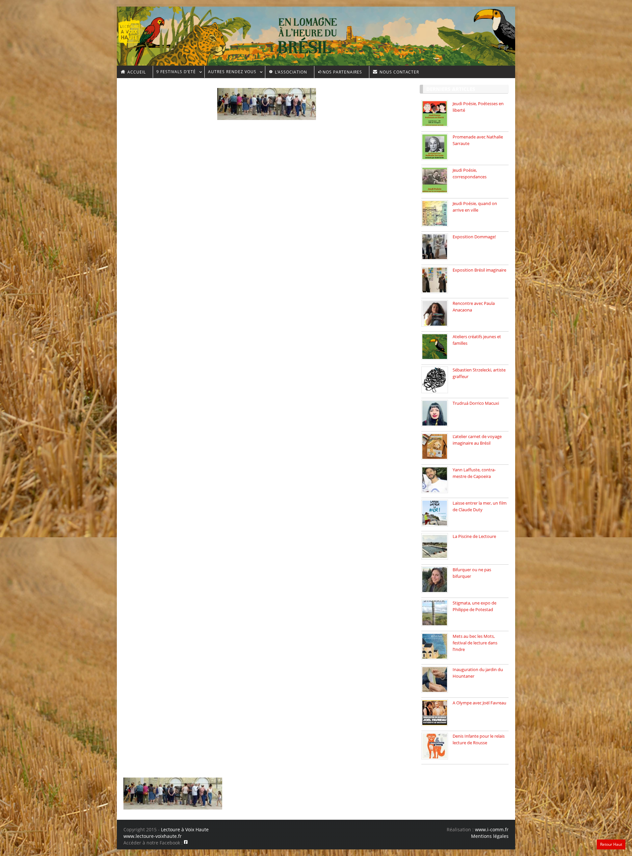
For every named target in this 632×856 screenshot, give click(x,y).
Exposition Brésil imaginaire (479, 270)
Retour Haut (611, 844)
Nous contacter (398, 72)
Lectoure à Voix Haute (185, 829)
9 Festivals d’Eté (174, 72)
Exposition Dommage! (474, 237)
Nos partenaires (342, 72)
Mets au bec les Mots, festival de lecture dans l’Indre (475, 642)
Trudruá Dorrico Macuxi (476, 403)
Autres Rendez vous (230, 72)
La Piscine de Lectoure (474, 536)
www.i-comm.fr (492, 829)
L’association (290, 72)
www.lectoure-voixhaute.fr (152, 836)
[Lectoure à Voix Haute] (133, 30)
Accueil (136, 72)
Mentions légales (490, 836)
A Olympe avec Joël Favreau (479, 703)
